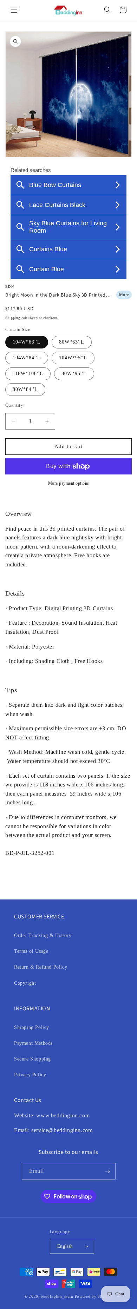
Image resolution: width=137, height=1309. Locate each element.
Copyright (25, 983)
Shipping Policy (31, 1027)
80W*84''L (25, 389)
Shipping (12, 318)
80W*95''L (74, 373)
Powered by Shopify (94, 1296)
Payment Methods (33, 1043)
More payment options (68, 483)
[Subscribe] (107, 1171)
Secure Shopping (32, 1059)
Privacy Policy (30, 1074)
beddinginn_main (57, 1296)
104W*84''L (27, 357)
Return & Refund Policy (40, 967)
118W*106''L (28, 373)
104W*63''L (27, 342)
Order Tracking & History (42, 935)
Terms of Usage (31, 951)
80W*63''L (71, 342)
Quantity (14, 405)
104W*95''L (73, 357)
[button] (14, 10)
